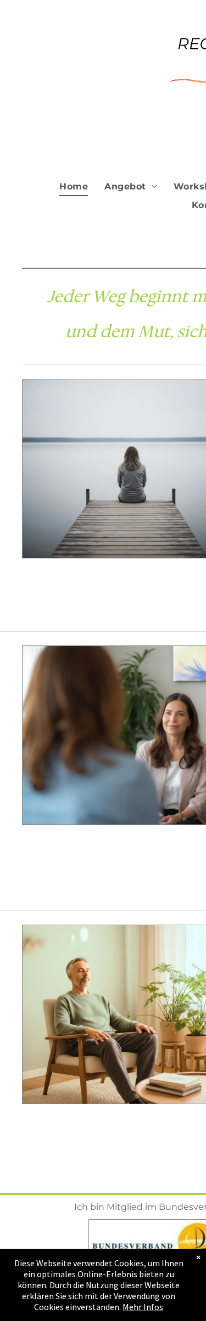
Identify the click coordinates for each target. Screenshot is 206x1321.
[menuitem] (73, 186)
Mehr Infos (143, 1306)
